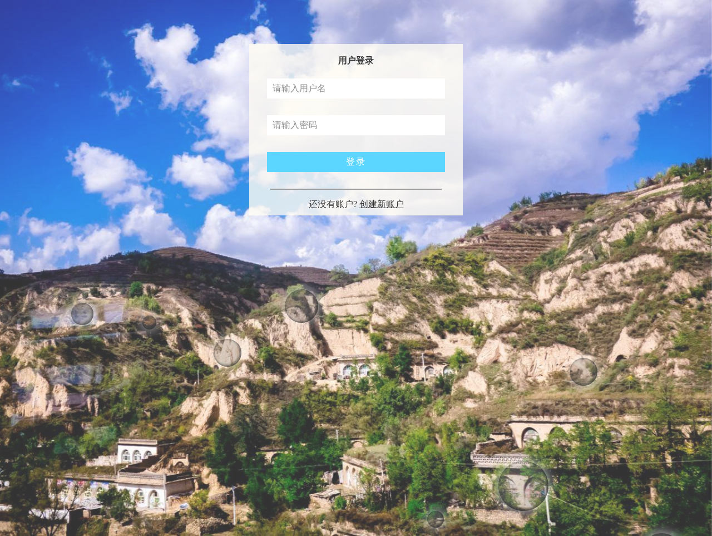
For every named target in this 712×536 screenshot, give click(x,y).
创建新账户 (381, 204)
